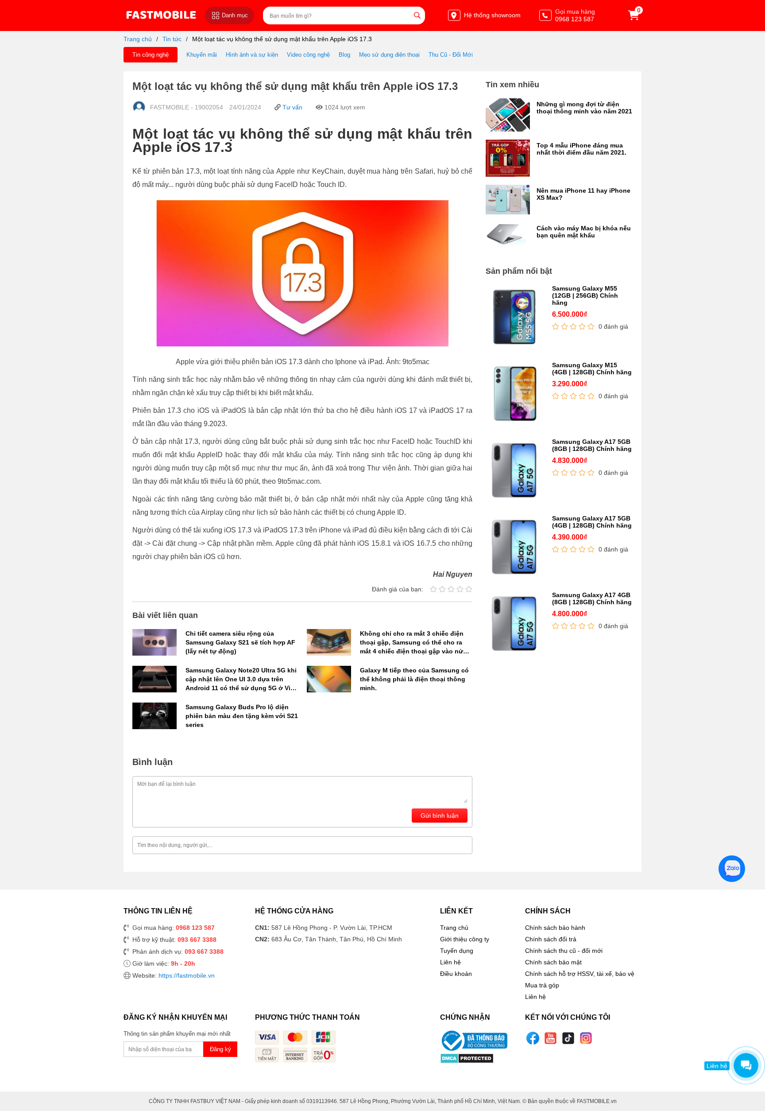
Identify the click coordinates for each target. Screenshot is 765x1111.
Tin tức (172, 39)
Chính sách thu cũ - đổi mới (564, 950)
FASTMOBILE (161, 15)
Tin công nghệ (150, 54)
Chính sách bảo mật (553, 962)
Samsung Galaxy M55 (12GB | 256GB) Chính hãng (585, 295)
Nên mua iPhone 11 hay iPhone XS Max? (583, 194)
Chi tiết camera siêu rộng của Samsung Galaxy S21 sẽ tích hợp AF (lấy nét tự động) (240, 642)
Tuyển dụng (456, 950)
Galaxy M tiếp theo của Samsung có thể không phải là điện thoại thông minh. (414, 679)
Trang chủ (138, 39)
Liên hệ (450, 962)
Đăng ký (220, 1049)
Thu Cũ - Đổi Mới (451, 54)
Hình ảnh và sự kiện (252, 54)
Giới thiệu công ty (464, 939)
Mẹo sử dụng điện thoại (389, 54)
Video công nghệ (308, 54)
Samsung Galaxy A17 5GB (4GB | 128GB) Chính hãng (592, 522)
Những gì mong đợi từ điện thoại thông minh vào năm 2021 (584, 108)
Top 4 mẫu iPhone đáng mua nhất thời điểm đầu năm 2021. (581, 149)
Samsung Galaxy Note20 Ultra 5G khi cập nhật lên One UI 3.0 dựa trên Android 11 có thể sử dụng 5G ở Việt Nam (241, 679)
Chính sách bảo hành (555, 927)
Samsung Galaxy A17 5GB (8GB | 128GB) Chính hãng (592, 445)
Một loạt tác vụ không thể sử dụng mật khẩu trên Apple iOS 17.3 (282, 39)
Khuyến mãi (201, 54)
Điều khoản (456, 973)
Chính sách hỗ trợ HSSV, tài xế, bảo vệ (579, 973)
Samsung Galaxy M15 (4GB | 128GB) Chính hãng (592, 368)
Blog (344, 54)
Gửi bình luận (440, 815)
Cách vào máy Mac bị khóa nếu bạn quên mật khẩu (584, 232)
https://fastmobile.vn (186, 975)
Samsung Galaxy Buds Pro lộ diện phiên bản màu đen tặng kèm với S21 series (241, 715)
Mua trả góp (542, 985)
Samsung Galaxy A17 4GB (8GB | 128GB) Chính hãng (592, 598)
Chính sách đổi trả (550, 939)
